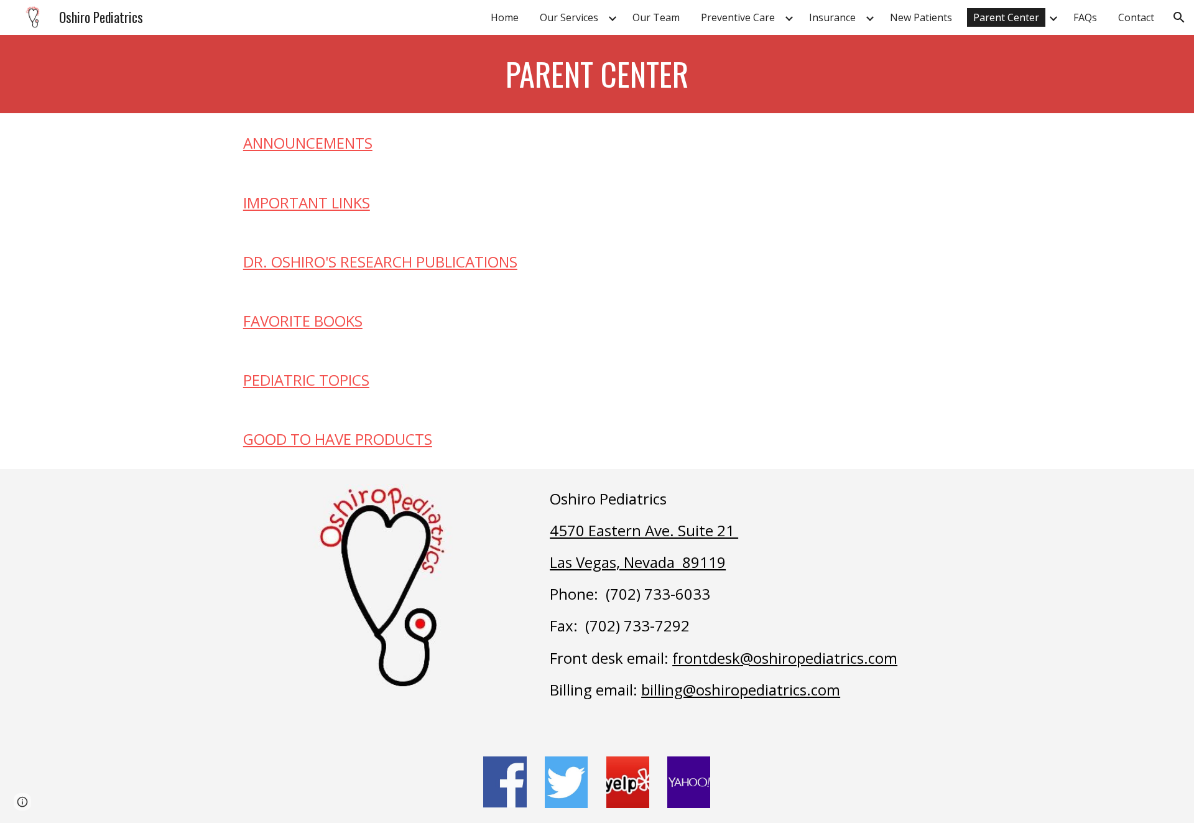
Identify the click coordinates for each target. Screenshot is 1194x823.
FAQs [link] (1085, 17)
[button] (1179, 17)
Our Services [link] (569, 17)
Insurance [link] (832, 17)
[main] (597, 74)
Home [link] (505, 17)
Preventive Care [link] (738, 17)
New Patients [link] (921, 17)
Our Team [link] (656, 17)
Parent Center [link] (1006, 17)
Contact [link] (1136, 17)
